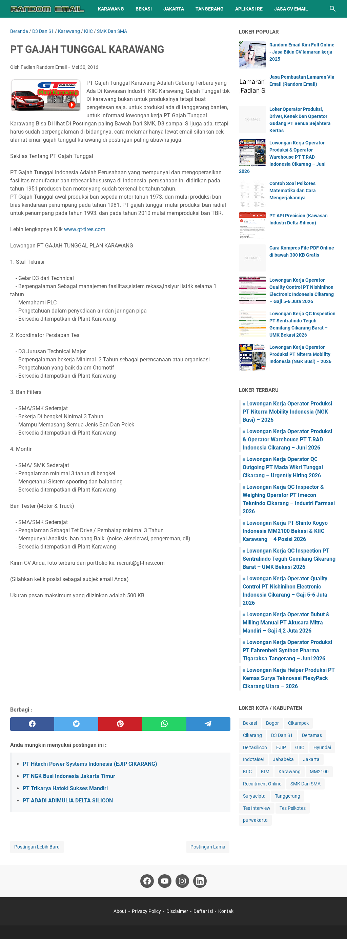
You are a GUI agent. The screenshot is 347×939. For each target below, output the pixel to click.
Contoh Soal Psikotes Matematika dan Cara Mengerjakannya (292, 190)
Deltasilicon (255, 747)
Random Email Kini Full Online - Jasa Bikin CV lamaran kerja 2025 (301, 52)
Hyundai (322, 747)
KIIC (247, 771)
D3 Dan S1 (282, 735)
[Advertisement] (120, 651)
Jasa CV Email (291, 9)
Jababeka (283, 759)
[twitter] (76, 724)
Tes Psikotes (293, 808)
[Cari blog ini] (333, 9)
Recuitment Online (262, 783)
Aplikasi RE (249, 9)
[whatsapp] (164, 724)
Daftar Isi (203, 911)
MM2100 (319, 771)
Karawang (111, 9)
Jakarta (173, 9)
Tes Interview (256, 808)
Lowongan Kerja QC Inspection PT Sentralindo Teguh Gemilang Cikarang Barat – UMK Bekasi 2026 (289, 558)
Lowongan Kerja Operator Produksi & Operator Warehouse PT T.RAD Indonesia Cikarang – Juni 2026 (282, 157)
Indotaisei (253, 759)
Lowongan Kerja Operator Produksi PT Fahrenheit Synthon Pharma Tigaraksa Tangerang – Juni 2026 (287, 650)
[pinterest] (120, 724)
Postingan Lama (207, 847)
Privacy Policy (146, 911)
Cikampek (298, 723)
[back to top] (333, 924)
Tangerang (210, 9)
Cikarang (252, 735)
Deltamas (312, 735)
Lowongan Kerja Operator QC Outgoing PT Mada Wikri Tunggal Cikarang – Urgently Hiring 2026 (283, 467)
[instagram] (182, 881)
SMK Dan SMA (305, 783)
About (120, 911)
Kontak (225, 911)
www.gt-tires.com (84, 229)
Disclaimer (177, 911)
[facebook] (32, 724)
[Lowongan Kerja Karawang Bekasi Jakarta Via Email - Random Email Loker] (47, 9)
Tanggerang (287, 796)
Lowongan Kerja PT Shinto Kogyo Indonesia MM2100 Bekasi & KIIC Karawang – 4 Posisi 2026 (285, 531)
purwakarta (255, 820)
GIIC (299, 747)
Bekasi (144, 9)
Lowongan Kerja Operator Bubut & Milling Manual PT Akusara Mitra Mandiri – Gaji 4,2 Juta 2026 (286, 622)
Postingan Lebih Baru (37, 847)
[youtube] (164, 881)
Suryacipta (254, 796)
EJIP (281, 747)
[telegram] (208, 724)
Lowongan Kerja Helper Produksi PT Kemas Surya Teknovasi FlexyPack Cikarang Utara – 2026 (289, 678)
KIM (265, 771)
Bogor (272, 723)
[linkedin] (200, 881)
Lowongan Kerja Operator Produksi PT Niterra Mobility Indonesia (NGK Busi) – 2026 (300, 354)
